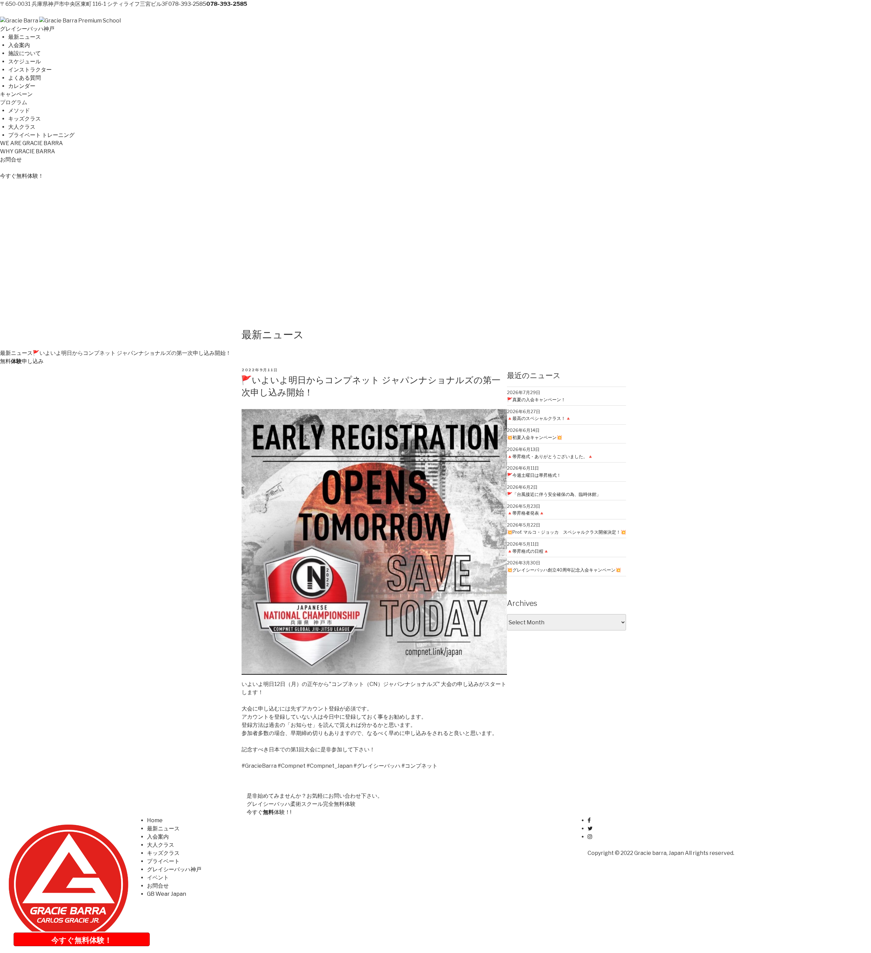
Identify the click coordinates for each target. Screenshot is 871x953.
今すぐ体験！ (22, 176)
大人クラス (21, 127)
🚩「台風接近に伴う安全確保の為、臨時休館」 (554, 494)
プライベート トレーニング (41, 135)
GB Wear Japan (166, 894)
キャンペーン (16, 94)
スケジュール (24, 61)
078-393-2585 (187, 4)
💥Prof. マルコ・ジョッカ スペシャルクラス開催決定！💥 (566, 532)
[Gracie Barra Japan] (19, 21)
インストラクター (30, 69)
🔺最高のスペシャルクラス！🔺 (539, 418)
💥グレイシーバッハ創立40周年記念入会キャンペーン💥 (564, 570)
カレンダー (21, 86)
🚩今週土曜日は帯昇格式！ (534, 475)
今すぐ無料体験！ (81, 940)
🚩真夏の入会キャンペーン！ (536, 399)
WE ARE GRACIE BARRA (31, 143)
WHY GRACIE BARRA (27, 151)
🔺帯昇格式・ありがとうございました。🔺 (550, 456)
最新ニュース (24, 37)
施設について (24, 53)
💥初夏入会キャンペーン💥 (534, 437)
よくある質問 (24, 78)
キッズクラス (24, 118)
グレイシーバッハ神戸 (27, 29)
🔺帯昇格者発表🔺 (525, 513)
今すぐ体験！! (269, 812)
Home (155, 820)
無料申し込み (22, 361)
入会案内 (19, 45)
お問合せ (11, 159)
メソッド (19, 110)
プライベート (163, 861)
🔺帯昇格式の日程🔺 (528, 551)
